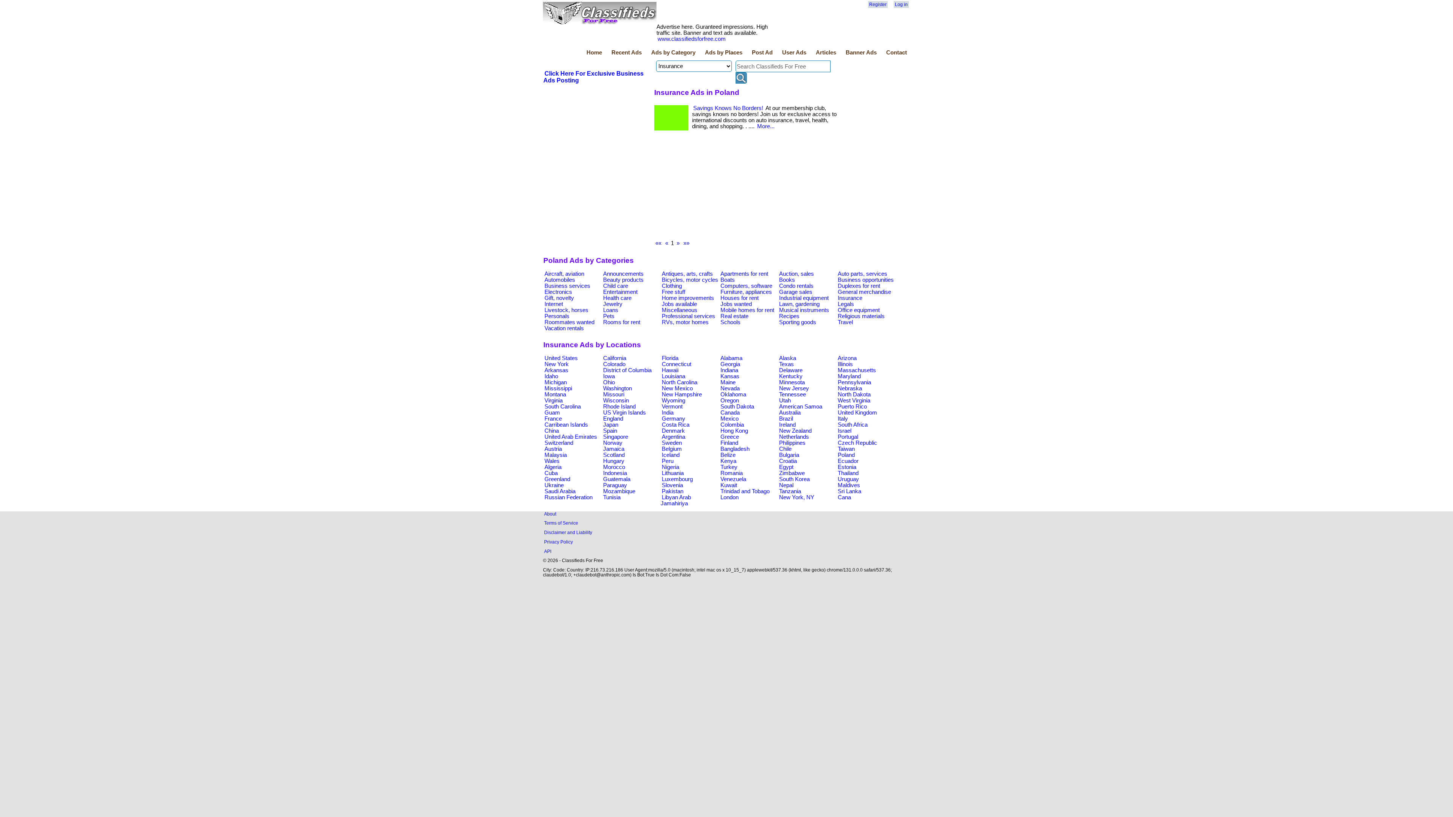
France (553, 419)
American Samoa (800, 407)
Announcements (623, 274)
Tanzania (790, 491)
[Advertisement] (748, 187)
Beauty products (623, 280)
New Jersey (794, 388)
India (668, 413)
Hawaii (670, 370)
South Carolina (562, 407)
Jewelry (612, 304)
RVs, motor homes (685, 322)
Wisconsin (616, 401)
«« (658, 243)
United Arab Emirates (570, 437)
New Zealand (795, 431)
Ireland (787, 425)
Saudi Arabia (560, 491)
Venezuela (733, 479)
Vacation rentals (564, 328)
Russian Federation (568, 497)
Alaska (787, 358)
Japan (610, 425)
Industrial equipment (804, 298)
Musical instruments (804, 310)
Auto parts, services (862, 274)
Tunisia (612, 497)
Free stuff (673, 292)
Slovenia (672, 485)
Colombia (732, 425)
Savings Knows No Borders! (728, 108)
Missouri (613, 394)
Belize (728, 455)
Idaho (551, 376)
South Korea (794, 479)
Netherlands (794, 437)
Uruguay (848, 479)
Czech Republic (857, 443)
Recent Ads (626, 53)
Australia (790, 413)
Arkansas (556, 370)
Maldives (849, 485)
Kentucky (791, 376)
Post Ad (762, 53)
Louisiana (673, 376)
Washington (617, 388)
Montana (555, 394)
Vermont (672, 407)
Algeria (553, 467)
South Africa (853, 425)
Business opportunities (866, 280)
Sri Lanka (849, 491)
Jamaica (613, 449)
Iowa (609, 376)
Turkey (728, 467)
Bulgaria (789, 455)
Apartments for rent (744, 274)
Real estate (734, 316)
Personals (556, 316)
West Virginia (854, 401)
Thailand (848, 473)
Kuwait (728, 485)
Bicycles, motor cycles (690, 280)
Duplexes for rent (859, 286)
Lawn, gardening (799, 304)
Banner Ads (861, 53)
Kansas (729, 376)
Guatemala (616, 479)
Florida (670, 358)
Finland (729, 443)
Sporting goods (797, 322)
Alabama (731, 358)
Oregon (729, 401)
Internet (553, 304)
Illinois (845, 364)
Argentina (673, 437)
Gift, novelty (559, 298)
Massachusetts (857, 370)
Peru (668, 461)
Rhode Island (619, 407)
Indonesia (615, 473)
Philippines (792, 443)
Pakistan (672, 491)
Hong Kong (734, 431)
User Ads (794, 53)
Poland (846, 455)
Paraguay (615, 485)
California (614, 358)
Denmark (673, 431)
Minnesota (792, 382)
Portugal (848, 437)
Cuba (551, 473)
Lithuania (673, 473)
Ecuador (848, 461)
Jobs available (679, 304)
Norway (612, 443)
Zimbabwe (792, 473)
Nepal (786, 485)
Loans (610, 310)
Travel (845, 322)
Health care (617, 298)
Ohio (609, 382)
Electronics (558, 292)
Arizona (847, 358)
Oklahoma (733, 394)
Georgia (730, 364)
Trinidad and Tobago (745, 491)
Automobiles (559, 280)
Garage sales (795, 292)
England (613, 419)
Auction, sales (796, 274)
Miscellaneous (679, 310)
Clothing (672, 286)
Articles (826, 53)
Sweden (672, 443)
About (550, 513)
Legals (846, 304)
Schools (730, 322)
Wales (552, 461)
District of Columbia (627, 370)
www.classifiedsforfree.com (692, 39)
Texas (786, 364)
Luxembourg (677, 479)
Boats (727, 280)
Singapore (615, 437)
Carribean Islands (566, 425)
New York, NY (796, 497)
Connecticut (676, 364)
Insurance (850, 298)
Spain (610, 431)
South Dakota (737, 407)
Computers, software (746, 286)
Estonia (847, 467)
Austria (553, 449)
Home (594, 53)
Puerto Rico (852, 407)
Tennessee (792, 394)
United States (561, 358)
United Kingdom (857, 413)
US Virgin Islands (624, 413)
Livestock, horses (566, 310)
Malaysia (555, 455)
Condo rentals (796, 286)
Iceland (671, 455)
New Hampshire (682, 394)
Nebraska (850, 388)
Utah (785, 401)
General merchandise (864, 292)
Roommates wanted (569, 322)
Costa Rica (675, 425)
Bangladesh (735, 449)
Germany (673, 419)
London (729, 497)
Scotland (614, 455)
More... (766, 126)
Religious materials (861, 316)
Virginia (553, 401)
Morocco (614, 467)
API (547, 551)
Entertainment (620, 292)
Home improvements (688, 298)
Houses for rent (739, 298)
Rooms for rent (621, 322)
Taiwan (846, 449)
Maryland (849, 376)
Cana (844, 497)
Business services (567, 286)
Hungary (613, 461)
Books (787, 280)
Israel (844, 431)
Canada (730, 413)
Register (878, 4)
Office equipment (859, 310)
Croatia (788, 461)
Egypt (786, 467)
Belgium (672, 449)
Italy (843, 419)
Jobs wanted (736, 304)
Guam (552, 413)
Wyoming (673, 401)
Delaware (791, 370)
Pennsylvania (854, 382)
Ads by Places (723, 53)
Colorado (614, 364)
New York (556, 364)
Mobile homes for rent (747, 310)
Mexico (729, 419)
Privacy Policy (558, 541)
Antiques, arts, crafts (687, 274)
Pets (608, 316)
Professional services (688, 316)
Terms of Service (561, 522)
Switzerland (558, 443)
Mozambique (619, 491)
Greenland (557, 479)
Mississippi (558, 388)
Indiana (729, 370)
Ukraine (554, 485)
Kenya (728, 461)
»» (686, 243)
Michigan (555, 382)
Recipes (789, 316)
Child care (615, 286)
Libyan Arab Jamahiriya (676, 500)
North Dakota (854, 394)
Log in (901, 4)
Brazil (786, 419)
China (551, 431)
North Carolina (679, 382)
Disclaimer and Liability (568, 532)
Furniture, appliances (746, 292)
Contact (896, 53)
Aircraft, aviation (564, 274)
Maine (728, 382)
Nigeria (670, 467)
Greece (729, 437)
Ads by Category (673, 53)
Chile (785, 449)
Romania (731, 473)
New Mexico (677, 388)
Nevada (730, 388)
